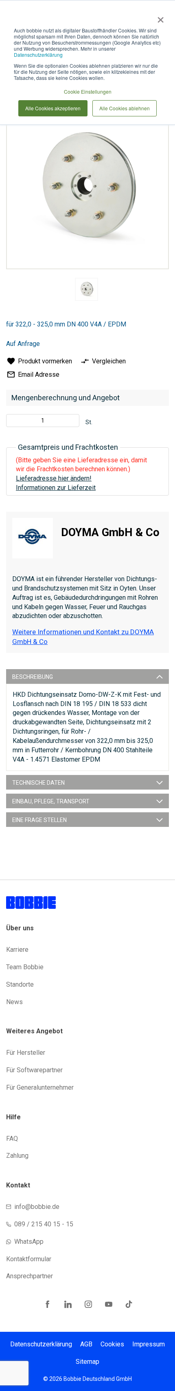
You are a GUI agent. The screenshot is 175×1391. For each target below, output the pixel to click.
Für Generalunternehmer (40, 1087)
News (14, 1002)
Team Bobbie (25, 967)
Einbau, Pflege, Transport (51, 801)
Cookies (112, 1344)
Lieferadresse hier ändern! (54, 478)
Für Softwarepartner (34, 1070)
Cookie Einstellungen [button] (88, 91)
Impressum (148, 1344)
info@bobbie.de (36, 1207)
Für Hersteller (25, 1052)
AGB (86, 1344)
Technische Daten (38, 782)
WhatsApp (29, 1241)
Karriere (17, 949)
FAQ (12, 1138)
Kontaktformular (28, 1259)
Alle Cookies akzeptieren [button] (53, 108)
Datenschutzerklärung (38, 54)
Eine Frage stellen (39, 820)
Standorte (20, 984)
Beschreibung (32, 677)
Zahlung (17, 1155)
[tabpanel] (86, 291)
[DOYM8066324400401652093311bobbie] (86, 289)
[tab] (87, 676)
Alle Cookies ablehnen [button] (124, 108)
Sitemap (87, 1361)
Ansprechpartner (29, 1276)
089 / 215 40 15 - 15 (43, 1224)
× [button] (159, 17)
